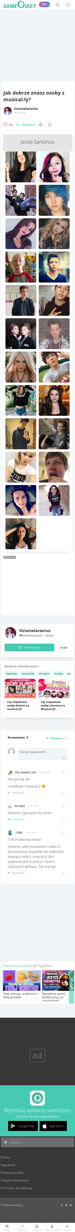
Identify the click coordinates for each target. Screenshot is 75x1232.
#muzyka (44, 673)
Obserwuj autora (32, 647)
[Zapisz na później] (50, 125)
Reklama (15, 1142)
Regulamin (8, 1165)
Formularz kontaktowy (16, 1188)
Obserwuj (28, 125)
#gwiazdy (11, 673)
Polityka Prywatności (15, 1180)
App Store (57, 1126)
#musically (28, 673)
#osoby (58, 673)
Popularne (22, 1229)
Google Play (26, 1126)
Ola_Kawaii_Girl (25, 772)
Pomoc (6, 1157)
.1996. (19, 833)
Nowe (7, 1229)
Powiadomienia (52, 1229)
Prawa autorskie (12, 1172)
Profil (63, 648)
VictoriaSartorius (26, 109)
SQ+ (44, 4)
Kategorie (37, 1229)
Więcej (66, 1229)
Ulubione (41, 124)
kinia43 (20, 806)
